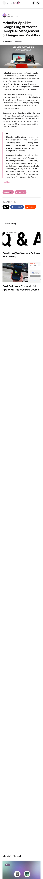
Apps (8, 192)
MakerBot (21, 192)
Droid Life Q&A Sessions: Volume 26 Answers (21, 255)
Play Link (6, 182)
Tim (10, 14)
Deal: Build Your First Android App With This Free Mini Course (20, 288)
